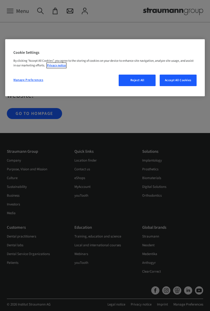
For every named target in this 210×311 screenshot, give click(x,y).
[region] (105, 67)
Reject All (137, 80)
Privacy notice (56, 65)
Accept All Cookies (178, 80)
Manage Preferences (28, 80)
